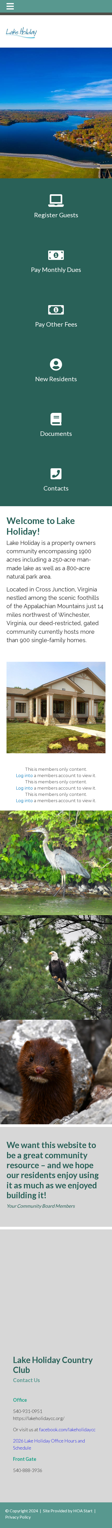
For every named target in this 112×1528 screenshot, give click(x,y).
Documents (56, 433)
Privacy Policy (18, 1516)
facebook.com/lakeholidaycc (67, 1429)
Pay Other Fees (56, 324)
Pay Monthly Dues (56, 269)
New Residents (56, 379)
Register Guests (56, 215)
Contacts (56, 488)
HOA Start (82, 1510)
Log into (24, 775)
